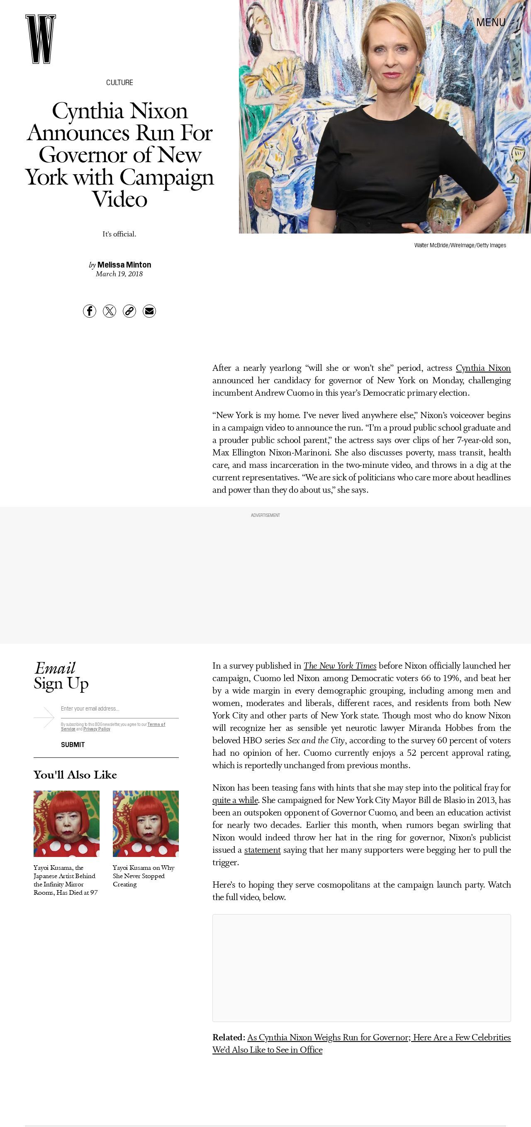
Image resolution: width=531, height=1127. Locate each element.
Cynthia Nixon (483, 369)
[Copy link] (129, 311)
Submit (73, 743)
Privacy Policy (96, 728)
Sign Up (61, 675)
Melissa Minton (124, 263)
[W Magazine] (40, 39)
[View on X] (362, 968)
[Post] (109, 311)
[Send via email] (149, 311)
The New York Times (340, 666)
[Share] (89, 311)
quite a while (235, 801)
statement (262, 851)
